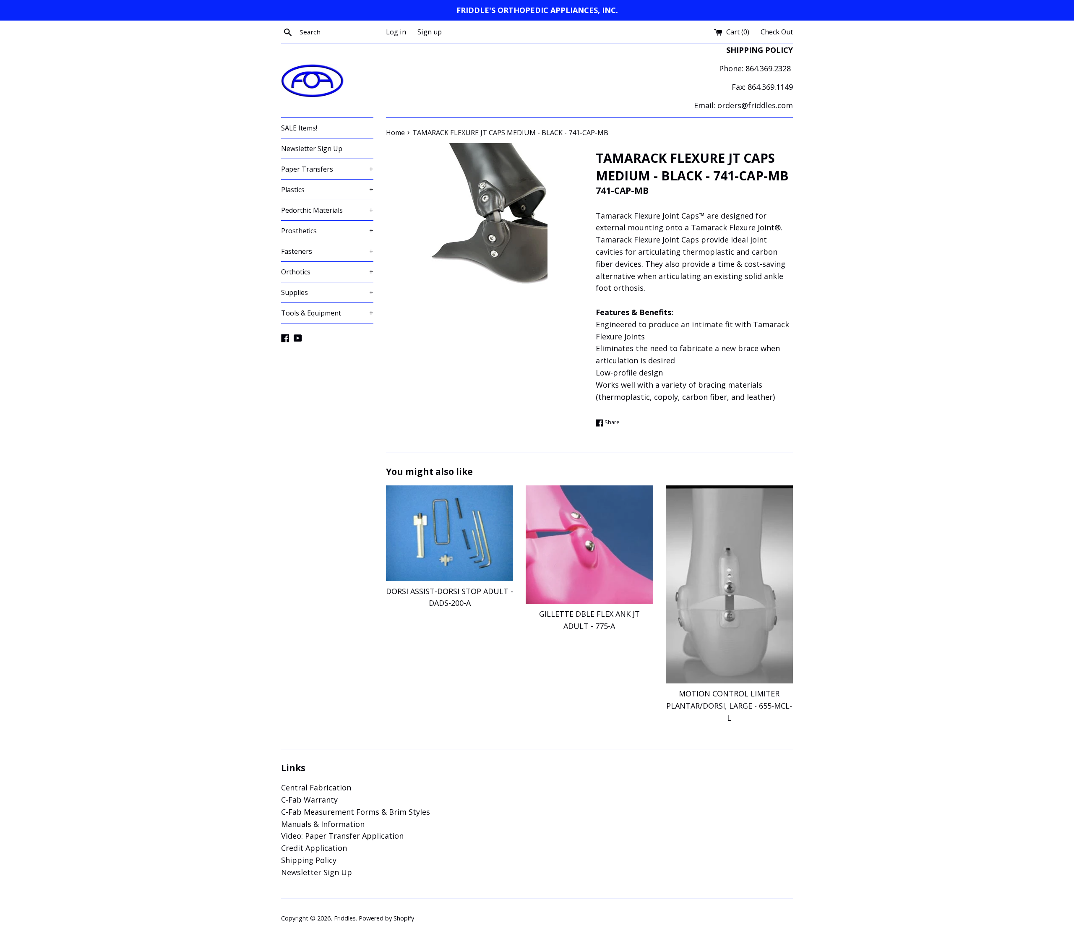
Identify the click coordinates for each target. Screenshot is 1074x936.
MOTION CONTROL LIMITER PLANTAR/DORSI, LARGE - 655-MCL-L (729, 705)
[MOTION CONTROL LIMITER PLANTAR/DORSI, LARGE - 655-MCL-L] (729, 584)
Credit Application (314, 848)
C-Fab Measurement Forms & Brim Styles (355, 812)
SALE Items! (299, 128)
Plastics (327, 189)
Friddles (345, 918)
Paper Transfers (327, 169)
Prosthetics (327, 230)
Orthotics (327, 271)
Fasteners (327, 251)
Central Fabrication (316, 787)
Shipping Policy (308, 860)
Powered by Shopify (386, 918)
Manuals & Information (323, 824)
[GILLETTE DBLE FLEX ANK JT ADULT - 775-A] (589, 544)
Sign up (429, 32)
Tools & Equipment (327, 313)
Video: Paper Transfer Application (342, 836)
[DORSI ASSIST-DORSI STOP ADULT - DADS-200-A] (449, 533)
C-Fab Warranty (309, 800)
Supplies (327, 292)
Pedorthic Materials (327, 210)
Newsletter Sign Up (311, 148)
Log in (396, 32)
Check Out (777, 32)
